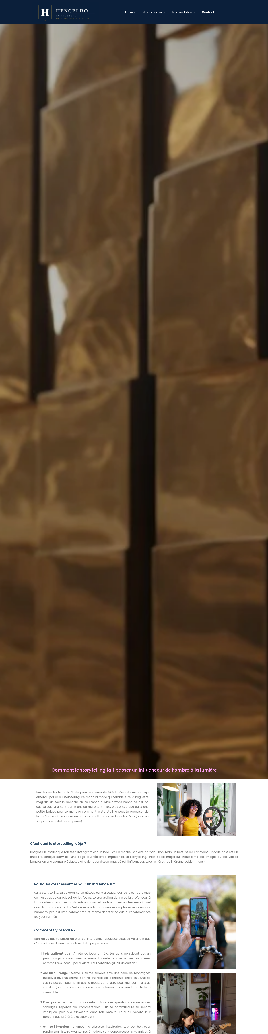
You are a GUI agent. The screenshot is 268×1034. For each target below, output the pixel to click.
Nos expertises (154, 12)
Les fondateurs (183, 12)
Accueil (130, 12)
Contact (208, 12)
